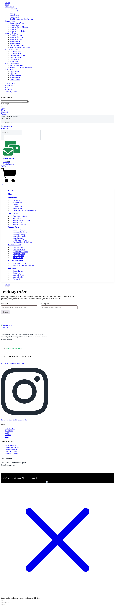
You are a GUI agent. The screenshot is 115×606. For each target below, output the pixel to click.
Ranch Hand (14, 17)
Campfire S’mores (16, 35)
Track (5, 312)
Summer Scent (10, 33)
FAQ (7, 437)
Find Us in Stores (11, 453)
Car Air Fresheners (12, 63)
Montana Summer (16, 39)
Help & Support (8, 158)
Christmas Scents (11, 49)
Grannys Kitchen (16, 57)
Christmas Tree (15, 51)
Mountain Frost (15, 76)
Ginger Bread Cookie (17, 55)
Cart (6, 87)
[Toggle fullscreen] (4, 602)
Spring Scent (9, 21)
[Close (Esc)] (8, 602)
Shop (7, 5)
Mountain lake (15, 78)
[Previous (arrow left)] (2, 604)
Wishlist (8, 435)
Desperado (14, 9)
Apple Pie (13, 73)
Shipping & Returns (12, 447)
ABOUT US (10, 83)
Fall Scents (9, 69)
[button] (9, 116)
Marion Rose (14, 25)
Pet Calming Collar (16, 65)
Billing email (45, 304)
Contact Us (9, 85)
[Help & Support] (11, 154)
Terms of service (11, 449)
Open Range (14, 15)
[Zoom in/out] (2, 602)
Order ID (4, 304)
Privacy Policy (10, 445)
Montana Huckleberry (17, 37)
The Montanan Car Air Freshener (21, 19)
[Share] (6, 602)
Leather (12, 13)
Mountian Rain (15, 43)
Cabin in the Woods (17, 23)
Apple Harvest (15, 71)
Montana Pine (15, 29)
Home (7, 3)
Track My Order (11, 91)
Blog (7, 433)
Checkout (8, 89)
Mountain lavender (16, 41)
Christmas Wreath (16, 53)
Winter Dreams (15, 61)
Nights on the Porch (17, 45)
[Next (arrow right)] (4, 604)
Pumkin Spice (15, 80)
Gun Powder (14, 11)
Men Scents (9, 7)
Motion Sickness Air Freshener (21, 67)
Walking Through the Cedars (20, 47)
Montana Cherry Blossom (19, 27)
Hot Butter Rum (15, 59)
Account (4, 114)
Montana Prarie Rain (17, 31)
